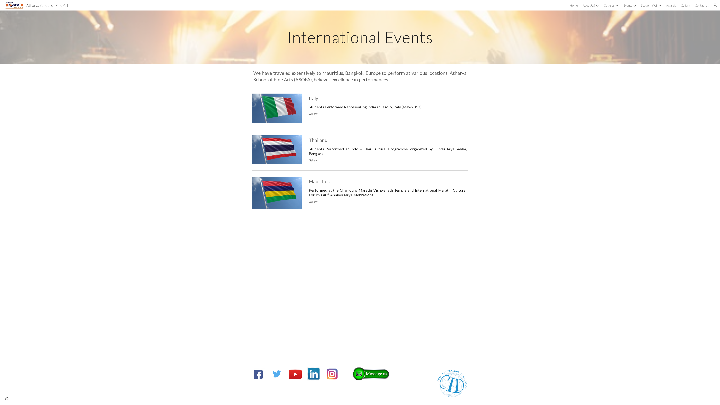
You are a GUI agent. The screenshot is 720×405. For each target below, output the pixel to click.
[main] (360, 37)
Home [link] (574, 5)
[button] (715, 5)
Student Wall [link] (649, 5)
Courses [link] (609, 5)
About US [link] (589, 5)
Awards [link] (671, 5)
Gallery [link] (685, 5)
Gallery (313, 113)
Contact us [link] (702, 5)
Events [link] (627, 5)
